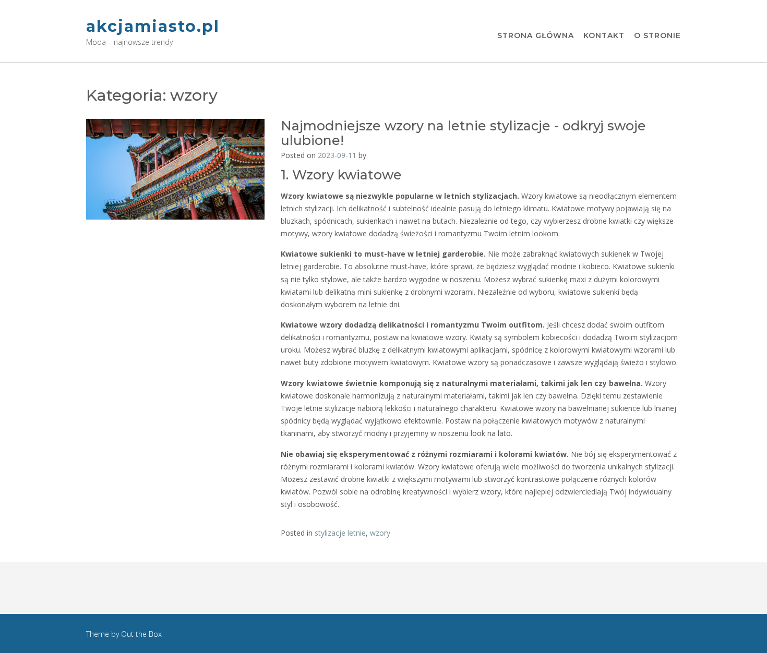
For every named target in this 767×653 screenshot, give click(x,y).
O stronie (657, 35)
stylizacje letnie (340, 533)
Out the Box (141, 634)
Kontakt (604, 35)
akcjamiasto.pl (153, 26)
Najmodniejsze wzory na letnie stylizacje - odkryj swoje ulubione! (463, 133)
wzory (380, 533)
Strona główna (535, 35)
